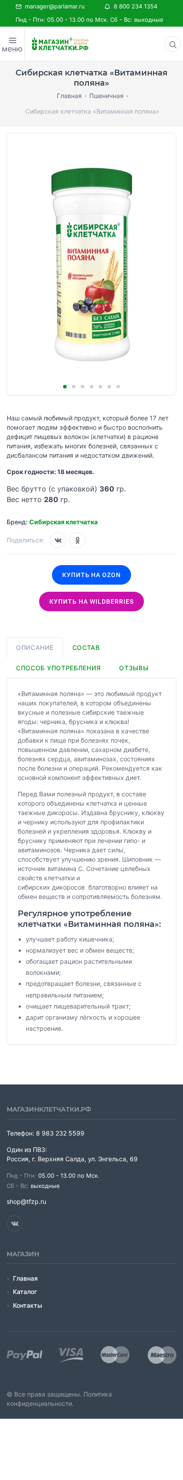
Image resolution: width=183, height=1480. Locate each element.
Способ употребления (58, 668)
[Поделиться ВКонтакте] (58, 540)
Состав (86, 647)
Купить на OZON (91, 574)
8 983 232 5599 (60, 1133)
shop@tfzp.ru (26, 1201)
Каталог (25, 1291)
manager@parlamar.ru (53, 6)
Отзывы (133, 668)
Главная (25, 1278)
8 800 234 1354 (133, 6)
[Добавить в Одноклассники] (77, 540)
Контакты (27, 1305)
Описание (35, 647)
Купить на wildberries (91, 601)
